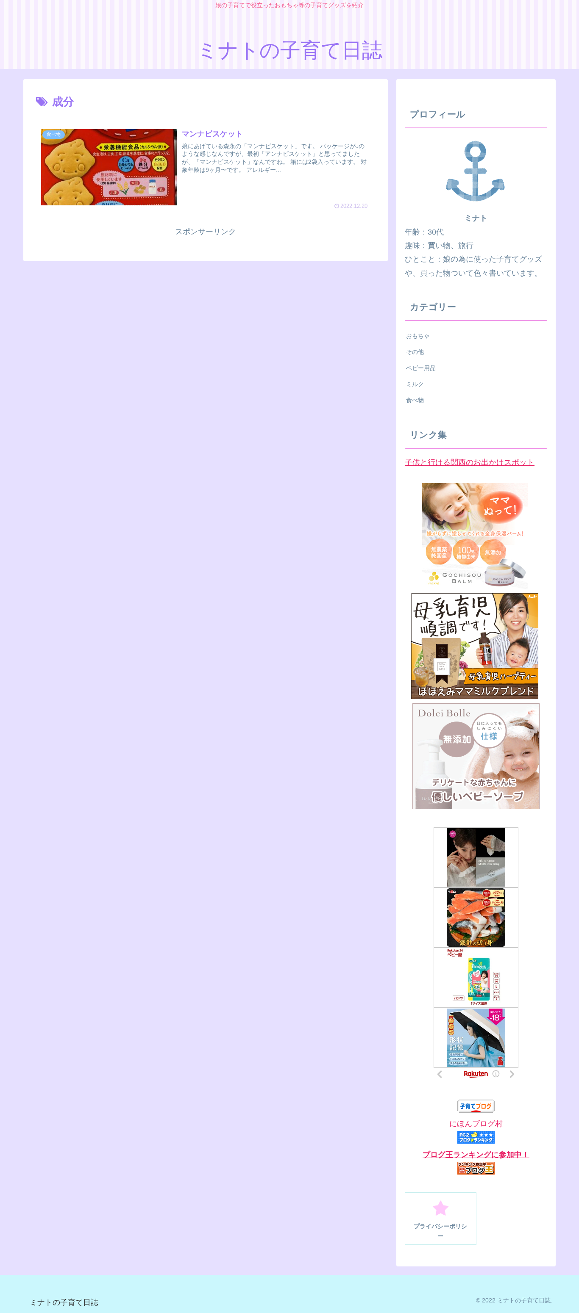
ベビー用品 (421, 368)
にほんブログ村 (476, 1124)
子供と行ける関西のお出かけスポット (469, 462)
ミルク (415, 384)
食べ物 (415, 400)
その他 (415, 351)
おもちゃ (418, 335)
